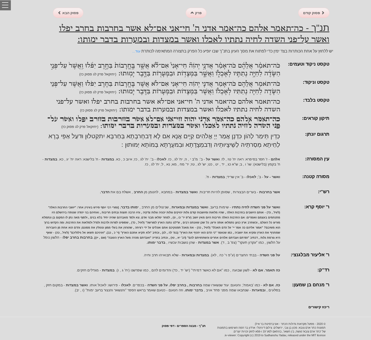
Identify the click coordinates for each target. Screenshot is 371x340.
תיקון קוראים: (315, 118)
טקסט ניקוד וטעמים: (308, 64)
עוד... (136, 51)
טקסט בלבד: (316, 100)
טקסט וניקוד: (316, 82)
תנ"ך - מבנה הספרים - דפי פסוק (184, 326)
